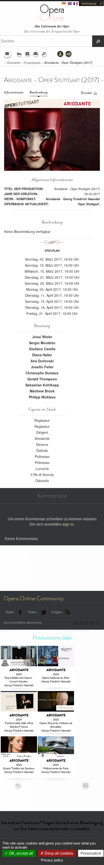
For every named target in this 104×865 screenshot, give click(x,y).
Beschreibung (39, 92)
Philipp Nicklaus (42, 397)
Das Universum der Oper (52, 26)
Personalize (91, 853)
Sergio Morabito (42, 342)
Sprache (19, 54)
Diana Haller (42, 354)
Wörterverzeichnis (35, 54)
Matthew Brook (42, 391)
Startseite (13, 62)
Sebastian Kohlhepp (42, 385)
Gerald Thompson (42, 378)
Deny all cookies (58, 853)
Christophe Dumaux (42, 372)
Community (68, 54)
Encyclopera (32, 62)
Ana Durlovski (42, 360)
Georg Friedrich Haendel (81, 199)
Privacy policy (52, 860)
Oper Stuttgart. (89, 204)
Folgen (57, 612)
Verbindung (89, 3)
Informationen (13, 92)
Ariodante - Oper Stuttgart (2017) (68, 62)
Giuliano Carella (42, 348)
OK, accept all (20, 853)
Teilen (9, 612)
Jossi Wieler (42, 336)
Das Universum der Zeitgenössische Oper (52, 31)
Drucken (86, 92)
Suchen (44, 54)
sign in (68, 524)
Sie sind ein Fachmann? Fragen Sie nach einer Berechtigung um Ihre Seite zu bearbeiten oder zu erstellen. (52, 825)
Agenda (27, 54)
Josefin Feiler (42, 366)
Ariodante (53, 199)
